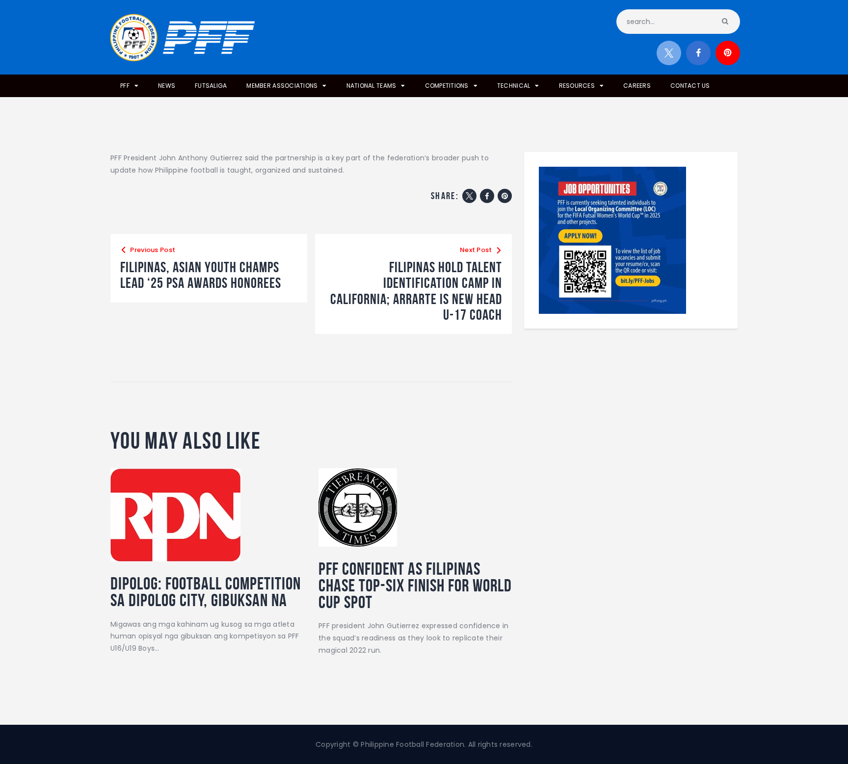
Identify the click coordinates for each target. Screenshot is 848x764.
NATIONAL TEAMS (371, 85)
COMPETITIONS (447, 85)
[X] (469, 196)
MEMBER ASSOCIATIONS (282, 85)
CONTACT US (690, 85)
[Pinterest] (505, 196)
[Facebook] (487, 196)
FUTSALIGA (211, 85)
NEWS (166, 85)
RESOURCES (577, 85)
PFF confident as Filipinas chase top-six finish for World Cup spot (415, 585)
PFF (125, 85)
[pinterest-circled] (728, 53)
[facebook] (698, 53)
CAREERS (637, 85)
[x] (669, 53)
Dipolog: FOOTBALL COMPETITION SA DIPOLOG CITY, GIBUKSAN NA (205, 592)
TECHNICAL (513, 85)
